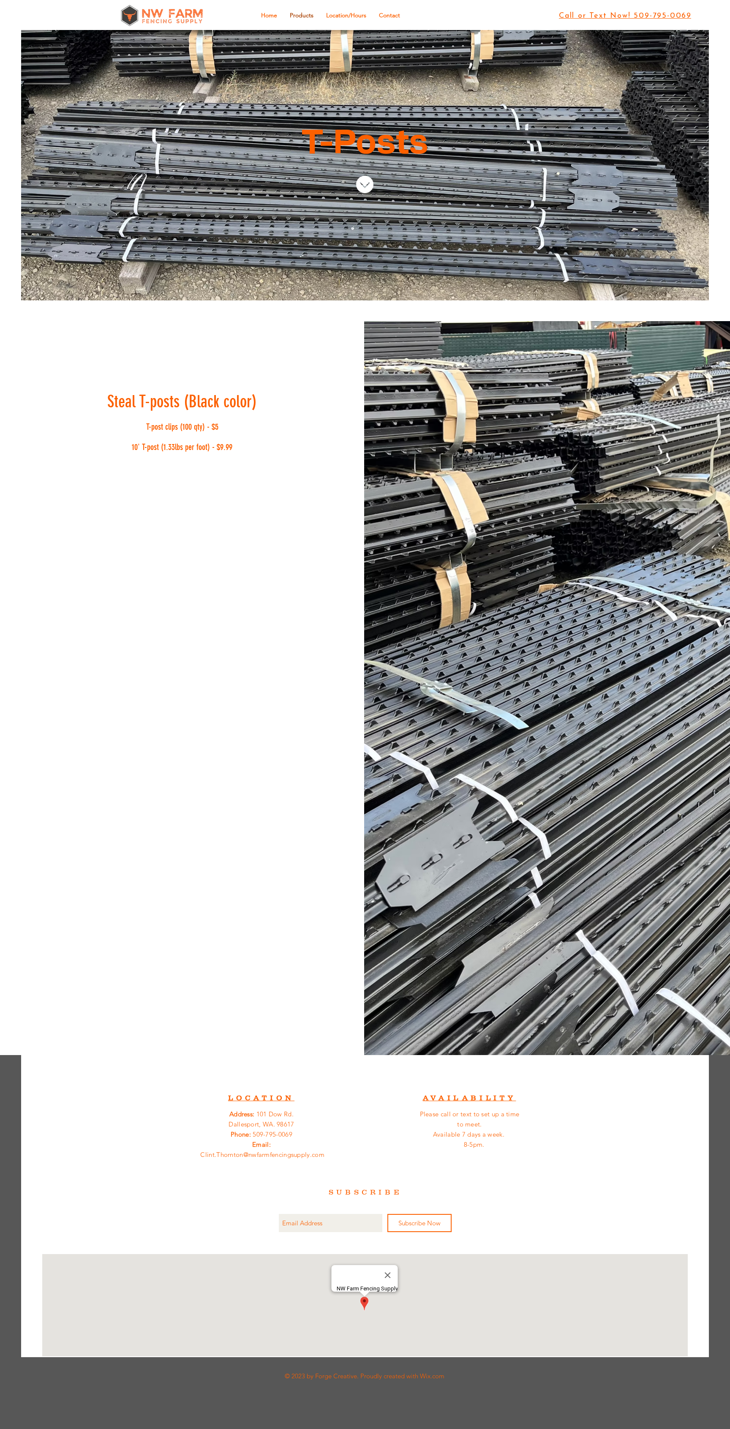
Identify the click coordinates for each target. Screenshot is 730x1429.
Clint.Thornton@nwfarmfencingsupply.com (262, 1155)
